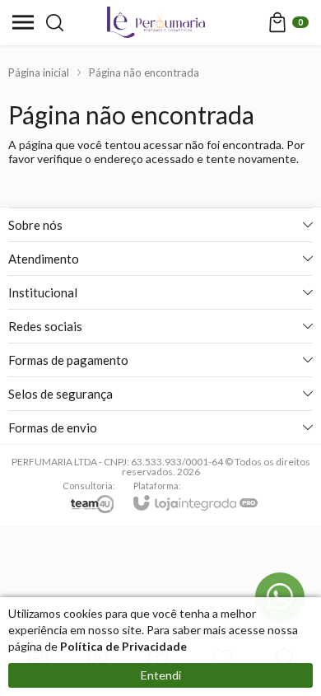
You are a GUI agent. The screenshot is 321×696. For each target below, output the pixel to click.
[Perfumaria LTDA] (156, 22)
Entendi (161, 675)
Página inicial (38, 72)
